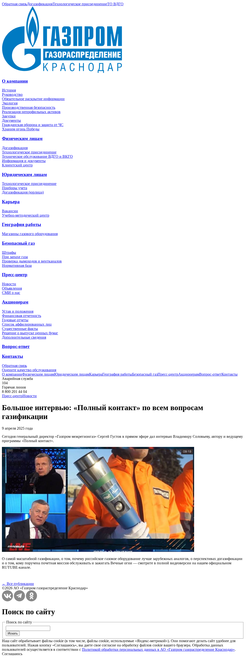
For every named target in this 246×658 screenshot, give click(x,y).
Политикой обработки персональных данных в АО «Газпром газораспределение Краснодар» (158, 649)
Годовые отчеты (15, 320)
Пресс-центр (14, 274)
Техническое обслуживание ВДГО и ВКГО (37, 156)
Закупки (9, 116)
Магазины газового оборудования (30, 234)
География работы (21, 224)
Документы (11, 120)
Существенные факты (20, 329)
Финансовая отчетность (21, 316)
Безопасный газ (18, 243)
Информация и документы (24, 161)
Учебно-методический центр (25, 215)
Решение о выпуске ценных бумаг (30, 333)
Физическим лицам (22, 138)
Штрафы (9, 252)
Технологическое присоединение (80, 4)
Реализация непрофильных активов (31, 112)
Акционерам (15, 302)
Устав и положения (17, 311)
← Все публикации (18, 584)
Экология (10, 103)
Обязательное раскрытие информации (33, 99)
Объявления (12, 288)
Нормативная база (17, 265)
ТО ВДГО (115, 4)
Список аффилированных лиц (27, 324)
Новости (9, 284)
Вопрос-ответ (16, 346)
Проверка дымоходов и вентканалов (32, 261)
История (9, 90)
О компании (15, 81)
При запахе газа (15, 257)
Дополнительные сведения (24, 337)
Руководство (12, 94)
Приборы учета (14, 188)
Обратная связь (14, 4)
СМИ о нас (11, 293)
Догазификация (40, 4)
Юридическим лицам (24, 174)
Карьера (11, 201)
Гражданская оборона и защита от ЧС (32, 125)
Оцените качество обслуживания (29, 370)
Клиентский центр (17, 165)
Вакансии (10, 211)
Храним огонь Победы (20, 129)
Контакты (12, 356)
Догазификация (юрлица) (23, 192)
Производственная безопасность (28, 107)
